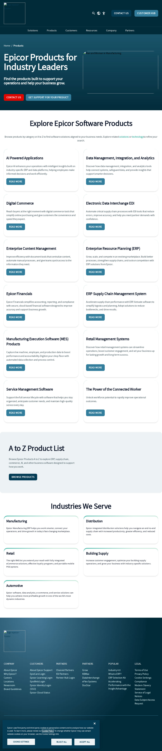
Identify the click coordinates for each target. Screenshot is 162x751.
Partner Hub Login (65, 677)
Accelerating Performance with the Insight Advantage (119, 685)
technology (137, 136)
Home (7, 45)
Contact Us (121, 13)
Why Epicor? (10, 674)
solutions (124, 136)
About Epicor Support (41, 670)
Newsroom (9, 685)
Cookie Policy (47, 730)
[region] (51, 734)
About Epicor (10, 670)
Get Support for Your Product (48, 97)
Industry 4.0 (114, 670)
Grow (85, 670)
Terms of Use (141, 670)
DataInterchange (90, 677)
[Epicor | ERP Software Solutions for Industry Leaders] (14, 13)
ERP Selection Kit (117, 677)
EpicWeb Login (37, 681)
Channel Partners (65, 670)
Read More (15, 181)
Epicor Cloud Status (40, 692)
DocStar (86, 685)
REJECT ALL (61, 742)
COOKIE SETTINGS (21, 741)
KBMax (85, 674)
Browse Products (23, 477)
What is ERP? (114, 674)
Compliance (141, 681)
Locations (9, 681)
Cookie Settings (143, 677)
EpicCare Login (37, 674)
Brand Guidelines (13, 689)
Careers (8, 677)
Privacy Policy (142, 674)
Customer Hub (146, 13)
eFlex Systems (89, 681)
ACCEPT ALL (85, 742)
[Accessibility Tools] (103, 13)
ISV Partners (62, 674)
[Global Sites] (98, 13)
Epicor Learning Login (41, 677)
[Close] (94, 723)
